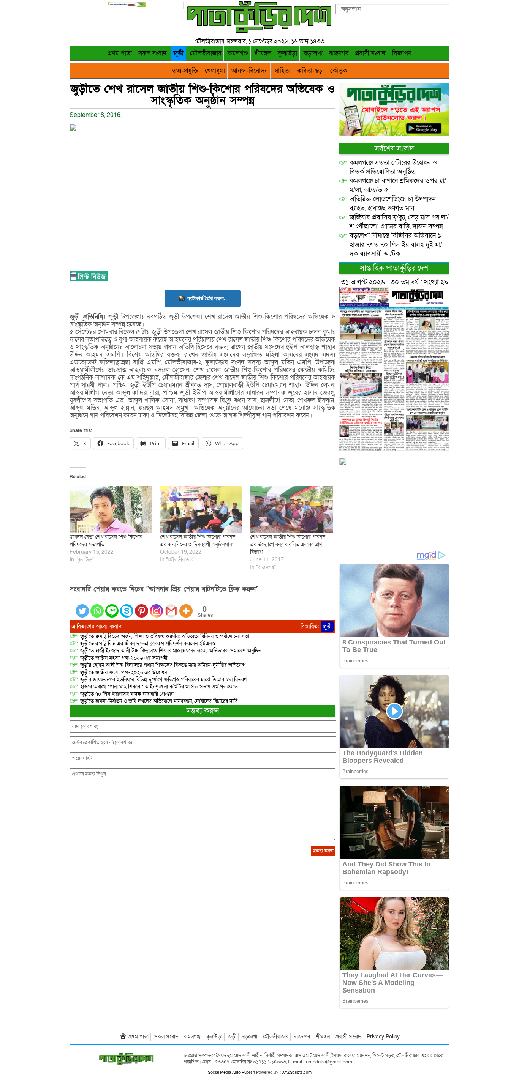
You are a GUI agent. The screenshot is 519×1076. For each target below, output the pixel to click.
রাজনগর (338, 53)
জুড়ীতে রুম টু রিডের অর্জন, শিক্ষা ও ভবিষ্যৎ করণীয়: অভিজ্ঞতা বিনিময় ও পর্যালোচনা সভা (164, 636)
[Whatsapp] (97, 606)
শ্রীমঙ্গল (263, 53)
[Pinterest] (141, 606)
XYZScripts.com (297, 1072)
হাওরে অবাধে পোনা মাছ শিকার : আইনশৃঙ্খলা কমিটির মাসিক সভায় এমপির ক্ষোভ (159, 686)
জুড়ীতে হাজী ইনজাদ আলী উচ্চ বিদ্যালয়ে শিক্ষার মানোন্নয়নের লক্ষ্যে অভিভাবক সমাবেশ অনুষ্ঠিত (170, 650)
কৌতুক (338, 70)
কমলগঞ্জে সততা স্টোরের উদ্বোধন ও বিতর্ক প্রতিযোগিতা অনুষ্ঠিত (393, 167)
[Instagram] (156, 606)
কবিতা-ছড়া (310, 70)
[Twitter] (82, 606)
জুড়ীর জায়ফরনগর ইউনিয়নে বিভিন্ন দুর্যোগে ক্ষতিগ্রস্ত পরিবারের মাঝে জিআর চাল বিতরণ (163, 679)
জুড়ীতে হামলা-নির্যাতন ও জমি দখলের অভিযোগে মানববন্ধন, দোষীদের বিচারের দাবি (158, 701)
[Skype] (126, 606)
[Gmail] (171, 606)
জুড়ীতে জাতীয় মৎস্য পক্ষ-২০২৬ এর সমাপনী (123, 658)
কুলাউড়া (287, 53)
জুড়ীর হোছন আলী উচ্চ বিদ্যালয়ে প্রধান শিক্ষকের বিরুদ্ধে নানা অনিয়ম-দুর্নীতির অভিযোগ (162, 665)
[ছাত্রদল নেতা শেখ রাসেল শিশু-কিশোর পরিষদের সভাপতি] (111, 509)
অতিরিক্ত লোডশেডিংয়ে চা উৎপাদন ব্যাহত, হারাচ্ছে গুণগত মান (392, 204)
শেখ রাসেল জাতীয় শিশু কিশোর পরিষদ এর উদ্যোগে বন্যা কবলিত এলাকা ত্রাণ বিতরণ (287, 544)
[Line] (112, 606)
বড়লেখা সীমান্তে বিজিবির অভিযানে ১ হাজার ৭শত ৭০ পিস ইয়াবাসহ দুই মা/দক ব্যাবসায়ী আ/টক (396, 244)
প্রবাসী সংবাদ (370, 53)
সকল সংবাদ (152, 53)
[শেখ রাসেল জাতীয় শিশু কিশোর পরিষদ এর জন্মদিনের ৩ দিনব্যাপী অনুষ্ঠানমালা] (201, 509)
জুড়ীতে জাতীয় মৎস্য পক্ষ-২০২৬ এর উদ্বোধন (123, 672)
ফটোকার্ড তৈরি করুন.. (207, 298)
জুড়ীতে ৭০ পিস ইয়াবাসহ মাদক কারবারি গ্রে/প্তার (127, 694)
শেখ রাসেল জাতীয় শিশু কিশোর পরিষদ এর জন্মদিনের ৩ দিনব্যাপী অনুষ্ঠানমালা (197, 540)
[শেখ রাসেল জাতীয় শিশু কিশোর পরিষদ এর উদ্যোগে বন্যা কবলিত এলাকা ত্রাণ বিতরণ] (291, 509)
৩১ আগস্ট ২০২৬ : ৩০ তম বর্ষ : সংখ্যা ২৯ (394, 282)
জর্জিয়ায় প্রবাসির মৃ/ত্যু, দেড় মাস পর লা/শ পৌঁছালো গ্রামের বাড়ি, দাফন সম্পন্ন (399, 222)
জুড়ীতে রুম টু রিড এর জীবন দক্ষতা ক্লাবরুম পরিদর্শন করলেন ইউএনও (147, 643)
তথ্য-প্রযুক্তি (185, 70)
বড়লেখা (313, 53)
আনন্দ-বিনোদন (249, 70)
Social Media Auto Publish (231, 1072)
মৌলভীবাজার (205, 53)
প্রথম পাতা (120, 53)
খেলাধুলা (215, 70)
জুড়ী (178, 53)
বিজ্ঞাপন (401, 53)
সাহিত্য (282, 70)
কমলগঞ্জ (238, 53)
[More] (186, 606)
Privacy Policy (383, 1036)
